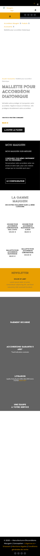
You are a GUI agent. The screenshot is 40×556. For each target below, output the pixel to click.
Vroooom (7, 546)
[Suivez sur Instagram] (28, 15)
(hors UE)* (22, 380)
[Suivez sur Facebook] (25, 15)
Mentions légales (19, 546)
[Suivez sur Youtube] (35, 15)
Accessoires (11, 79)
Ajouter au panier (13, 130)
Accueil (4, 79)
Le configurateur (15, 181)
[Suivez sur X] (31, 15)
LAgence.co (29, 543)
